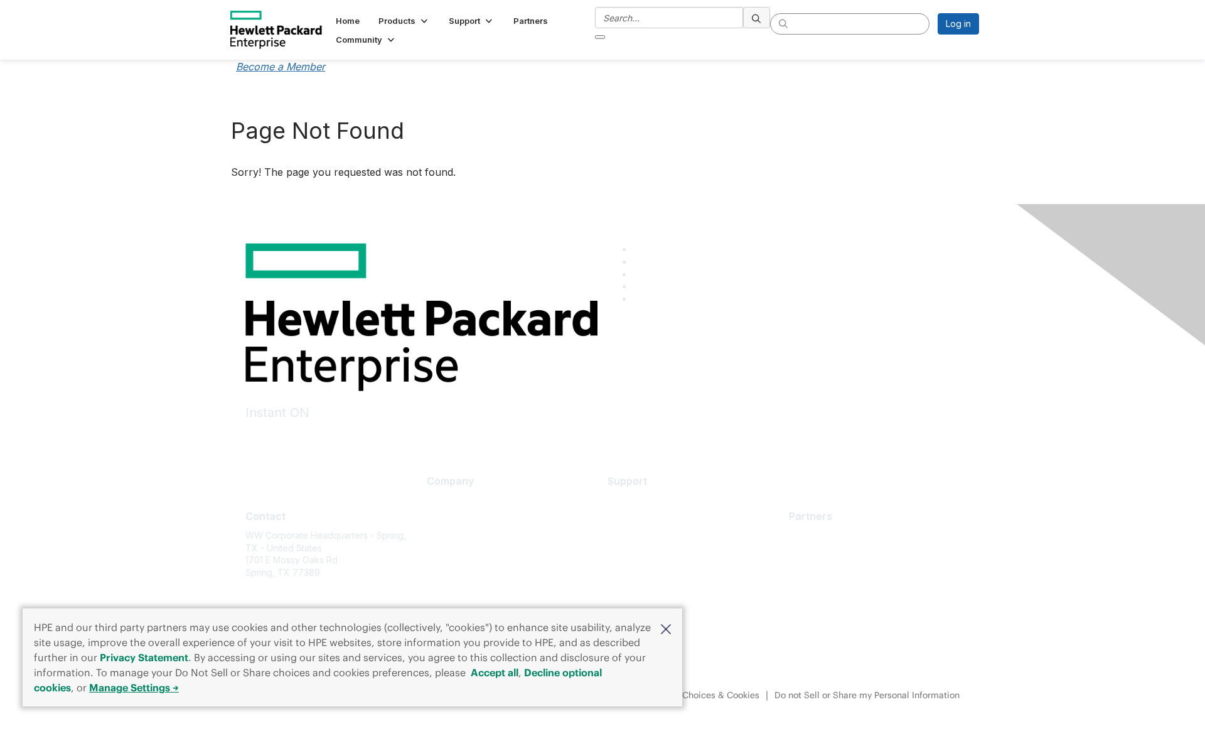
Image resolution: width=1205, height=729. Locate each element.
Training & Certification (654, 537)
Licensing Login (640, 574)
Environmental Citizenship (479, 556)
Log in (958, 23)
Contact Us (449, 537)
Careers (443, 519)
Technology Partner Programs (851, 591)
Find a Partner (818, 535)
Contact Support (641, 519)
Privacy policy (456, 574)
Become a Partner (826, 554)
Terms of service (462, 593)
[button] (666, 628)
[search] (757, 17)
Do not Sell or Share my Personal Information (867, 695)
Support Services (644, 500)
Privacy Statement (144, 657)
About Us (445, 500)
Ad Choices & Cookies (713, 695)
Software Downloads (651, 556)
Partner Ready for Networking (851, 572)
